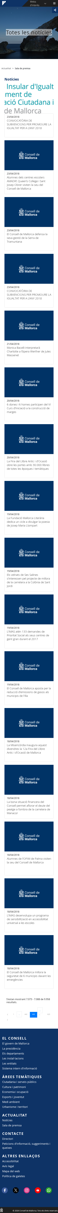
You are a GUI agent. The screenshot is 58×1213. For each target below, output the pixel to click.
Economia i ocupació (15, 1092)
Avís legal (8, 1166)
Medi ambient (11, 1102)
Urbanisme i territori (15, 1107)
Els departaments (13, 1053)
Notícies (7, 1120)
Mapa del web (11, 1171)
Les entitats (9, 1063)
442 (26, 1014)
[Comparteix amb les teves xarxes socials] (55, 10)
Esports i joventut (13, 1097)
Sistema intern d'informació (19, 1068)
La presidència (11, 1048)
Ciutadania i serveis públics (19, 1082)
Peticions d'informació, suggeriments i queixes (26, 1145)
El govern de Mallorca (15, 1043)
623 (49, 1014)
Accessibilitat (10, 1161)
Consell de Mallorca (1, 1210)
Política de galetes (13, 1176)
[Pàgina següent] (7, 1020)
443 (34, 1014)
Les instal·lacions (13, 1058)
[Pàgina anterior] (7, 1014)
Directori (7, 1139)
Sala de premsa (12, 1125)
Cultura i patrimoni (14, 1087)
